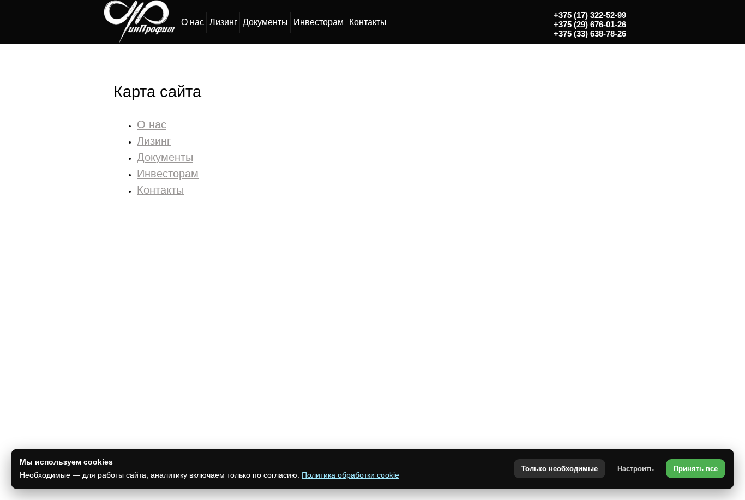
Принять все (696, 469)
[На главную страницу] (138, 41)
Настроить (635, 469)
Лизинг (223, 22)
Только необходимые (559, 469)
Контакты (368, 22)
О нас (192, 22)
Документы (265, 22)
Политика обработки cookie (350, 475)
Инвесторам (318, 22)
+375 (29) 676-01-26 (590, 24)
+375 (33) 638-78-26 (590, 33)
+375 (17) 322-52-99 (590, 15)
